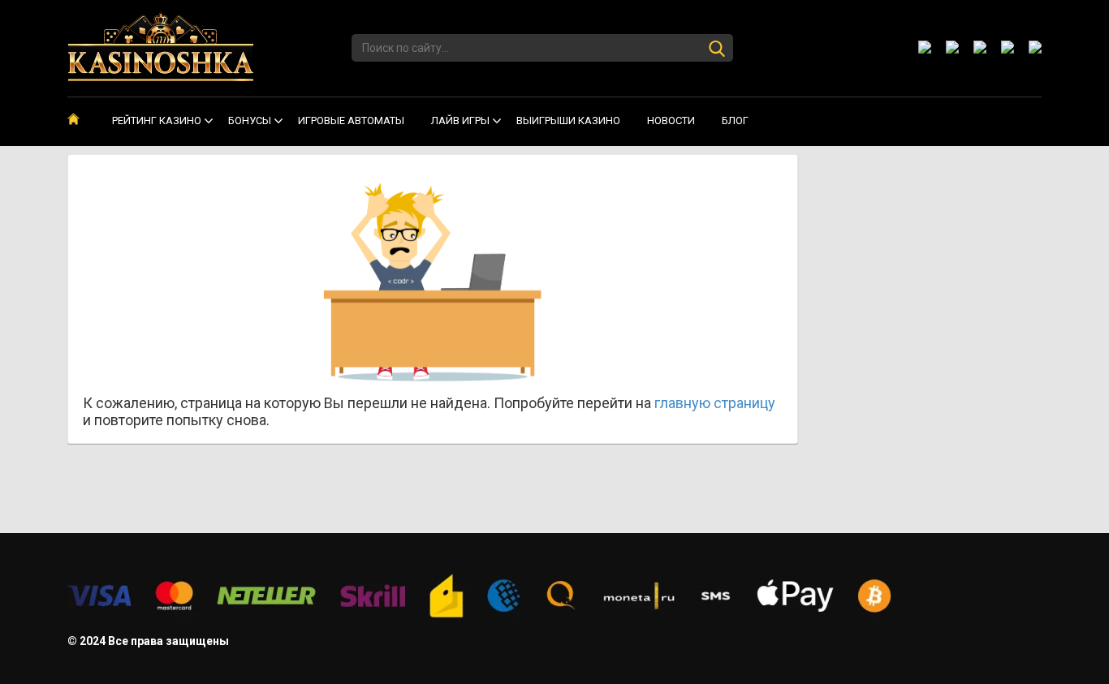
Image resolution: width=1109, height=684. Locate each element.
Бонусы (249, 120)
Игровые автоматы (351, 120)
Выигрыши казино (568, 120)
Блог (735, 120)
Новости (671, 120)
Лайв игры (460, 120)
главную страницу (714, 402)
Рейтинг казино (156, 120)
